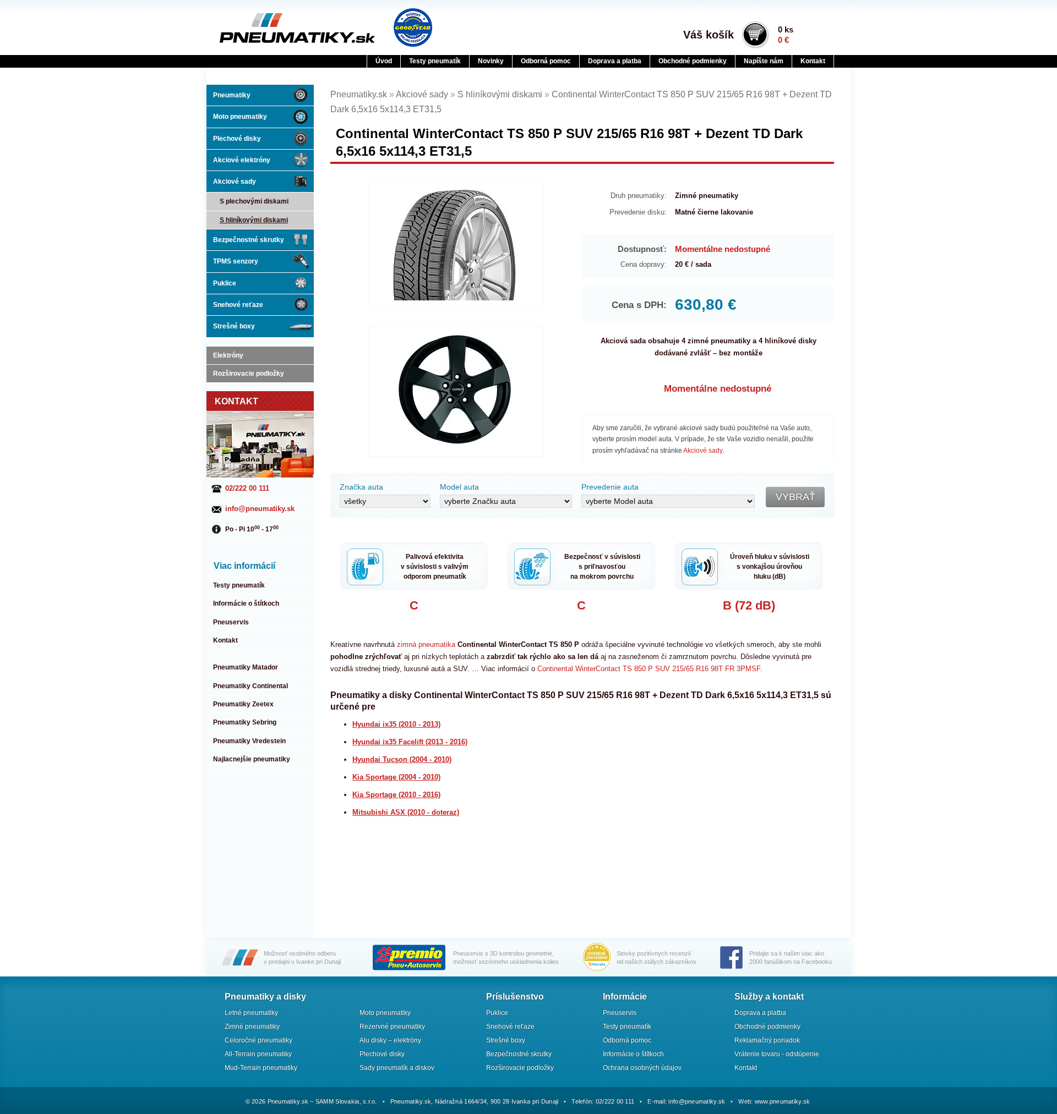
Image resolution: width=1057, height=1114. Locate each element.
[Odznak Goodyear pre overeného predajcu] (413, 27)
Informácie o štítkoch (246, 603)
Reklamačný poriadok (767, 1040)
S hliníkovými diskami (254, 220)
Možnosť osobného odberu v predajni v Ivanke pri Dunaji (302, 957)
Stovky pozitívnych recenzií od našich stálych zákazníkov (656, 957)
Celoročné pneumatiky (258, 1040)
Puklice (224, 283)
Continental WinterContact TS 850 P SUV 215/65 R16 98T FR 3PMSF (648, 669)
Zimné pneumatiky (252, 1026)
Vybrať (795, 496)
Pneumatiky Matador (245, 667)
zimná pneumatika (426, 644)
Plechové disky (237, 138)
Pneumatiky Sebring (244, 722)
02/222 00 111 (247, 488)
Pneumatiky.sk (274, 28)
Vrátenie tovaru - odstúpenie (776, 1054)
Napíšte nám (763, 61)
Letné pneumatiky (251, 1013)
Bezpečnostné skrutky (248, 240)
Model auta (459, 486)
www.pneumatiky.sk (782, 1101)
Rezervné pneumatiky (392, 1026)
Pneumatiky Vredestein (249, 741)
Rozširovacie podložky (248, 373)
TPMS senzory (235, 261)
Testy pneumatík (435, 61)
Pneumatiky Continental (250, 686)
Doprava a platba (614, 61)
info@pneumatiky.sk (260, 508)
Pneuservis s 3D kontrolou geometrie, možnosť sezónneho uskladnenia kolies (506, 957)
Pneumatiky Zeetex (243, 704)
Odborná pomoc (546, 61)
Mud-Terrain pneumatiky (261, 1068)
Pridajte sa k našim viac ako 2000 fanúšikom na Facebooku (790, 957)
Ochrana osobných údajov (642, 1068)
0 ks (785, 35)
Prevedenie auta (610, 486)
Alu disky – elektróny (390, 1040)
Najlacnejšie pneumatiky (251, 759)
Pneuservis (231, 622)
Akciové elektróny (241, 160)
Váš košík (708, 35)
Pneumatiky (231, 95)
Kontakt (812, 61)
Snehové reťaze (238, 305)
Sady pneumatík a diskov (396, 1068)
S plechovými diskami (254, 201)
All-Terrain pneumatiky (258, 1054)
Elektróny (228, 355)
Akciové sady (234, 181)
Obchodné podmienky (692, 61)
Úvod (383, 61)
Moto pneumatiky (240, 116)
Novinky (491, 61)
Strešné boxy (234, 326)
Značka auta (361, 486)
